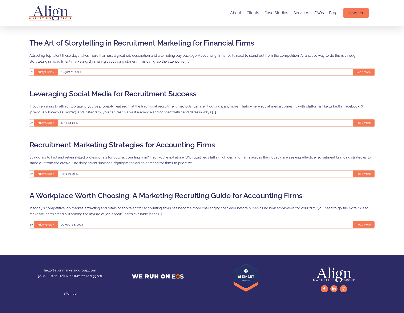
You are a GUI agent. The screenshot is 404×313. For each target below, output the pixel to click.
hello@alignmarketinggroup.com (70, 270)
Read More (363, 72)
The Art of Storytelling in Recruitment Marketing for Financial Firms (141, 43)
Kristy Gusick (45, 72)
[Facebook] (324, 288)
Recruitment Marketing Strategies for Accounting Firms (122, 144)
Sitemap (70, 294)
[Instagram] (343, 288)
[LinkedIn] (334, 288)
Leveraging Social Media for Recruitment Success (112, 93)
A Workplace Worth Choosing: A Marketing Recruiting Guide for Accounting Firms (165, 195)
